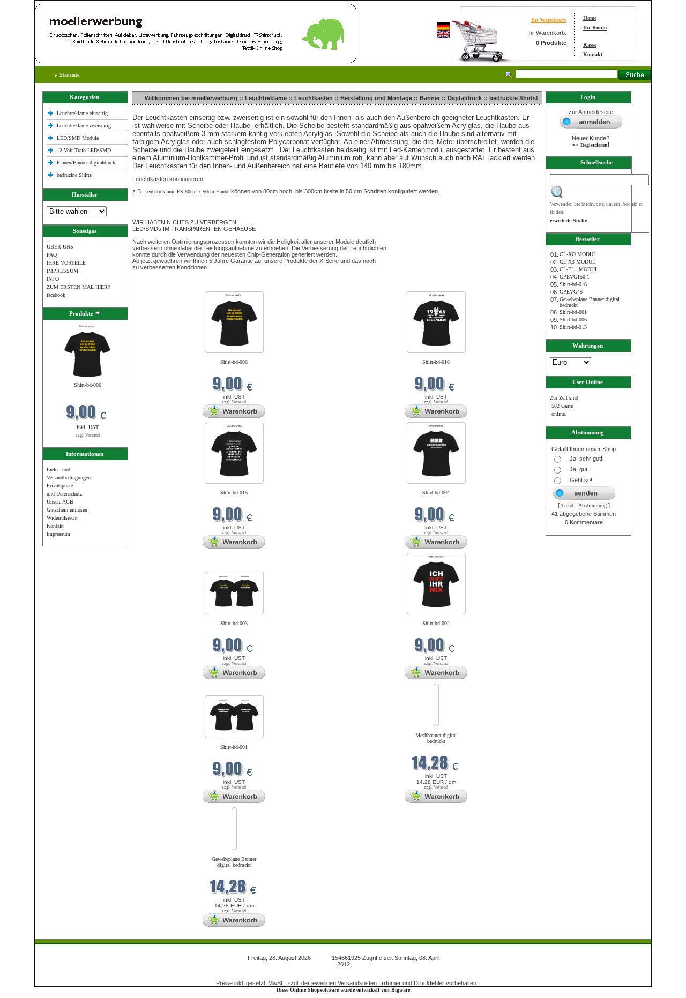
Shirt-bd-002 (436, 623)
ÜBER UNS (60, 247)
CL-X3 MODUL (577, 262)
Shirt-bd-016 (436, 362)
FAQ (52, 255)
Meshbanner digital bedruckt (436, 738)
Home (589, 18)
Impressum (58, 534)
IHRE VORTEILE (66, 263)
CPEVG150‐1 (575, 277)
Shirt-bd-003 (234, 623)
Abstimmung (592, 505)
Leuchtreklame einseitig (83, 113)
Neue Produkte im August (162, 285)
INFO (53, 279)
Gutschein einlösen (67, 510)
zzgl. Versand (88, 435)
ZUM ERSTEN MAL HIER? (78, 287)
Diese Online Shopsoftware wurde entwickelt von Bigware (343, 990)
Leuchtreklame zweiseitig (85, 126)
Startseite (68, 75)
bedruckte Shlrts (74, 175)
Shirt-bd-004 (436, 493)
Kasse (589, 45)
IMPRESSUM (62, 271)
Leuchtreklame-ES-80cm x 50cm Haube (186, 191)
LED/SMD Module (78, 138)
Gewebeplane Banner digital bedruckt (234, 862)
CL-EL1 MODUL (579, 269)
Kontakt (592, 54)
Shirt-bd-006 (87, 385)
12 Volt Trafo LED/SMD (84, 150)
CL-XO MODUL (578, 254)
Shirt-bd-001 (234, 747)
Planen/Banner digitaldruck (86, 163)
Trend (567, 505)
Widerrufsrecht (62, 518)
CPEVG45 (571, 292)
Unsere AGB (60, 502)
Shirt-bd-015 (234, 493)
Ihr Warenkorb (548, 20)
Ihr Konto (595, 28)
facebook (56, 295)
